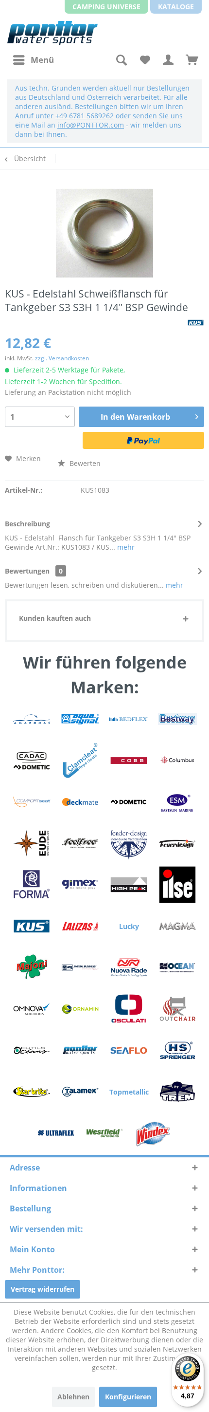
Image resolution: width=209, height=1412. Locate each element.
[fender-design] (128, 843)
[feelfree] (80, 843)
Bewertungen (27, 571)
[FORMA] (31, 884)
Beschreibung (27, 523)
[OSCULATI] (128, 1008)
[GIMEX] (80, 884)
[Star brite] (31, 1091)
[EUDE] (31, 843)
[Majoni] (31, 967)
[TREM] (177, 1091)
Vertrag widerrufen (42, 1289)
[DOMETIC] (128, 801)
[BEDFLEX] (128, 719)
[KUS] (31, 926)
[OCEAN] (177, 967)
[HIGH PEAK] (128, 884)
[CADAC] (31, 760)
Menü (42, 59)
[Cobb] (128, 760)
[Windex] (153, 1133)
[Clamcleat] (80, 760)
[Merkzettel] (144, 60)
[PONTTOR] (80, 1050)
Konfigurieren (128, 1396)
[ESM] (177, 801)
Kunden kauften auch (55, 618)
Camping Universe (106, 6)
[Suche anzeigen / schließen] (120, 60)
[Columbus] (177, 760)
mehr (125, 547)
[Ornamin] (80, 1008)
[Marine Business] (80, 967)
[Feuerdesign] (177, 843)
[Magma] (177, 926)
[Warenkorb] (192, 60)
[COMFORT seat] (31, 801)
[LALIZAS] (80, 926)
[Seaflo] (128, 1050)
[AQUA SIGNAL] (80, 719)
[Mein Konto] (168, 60)
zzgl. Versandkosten (62, 358)
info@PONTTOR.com (90, 125)
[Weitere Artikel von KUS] (195, 322)
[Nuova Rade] (128, 967)
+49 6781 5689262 (84, 115)
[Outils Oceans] (31, 1050)
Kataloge (176, 6)
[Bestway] (177, 719)
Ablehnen (73, 1396)
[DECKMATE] (80, 801)
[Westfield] (104, 1133)
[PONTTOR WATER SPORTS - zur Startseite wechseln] (52, 33)
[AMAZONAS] (31, 719)
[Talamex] (80, 1091)
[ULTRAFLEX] (55, 1133)
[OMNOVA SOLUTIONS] (31, 1008)
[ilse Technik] (177, 884)
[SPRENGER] (177, 1050)
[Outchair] (177, 1008)
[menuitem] (33, 60)
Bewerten (84, 463)
